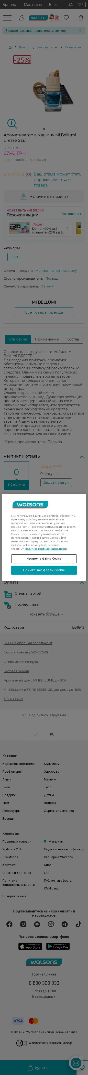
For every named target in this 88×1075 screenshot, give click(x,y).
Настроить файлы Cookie (44, 558)
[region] (44, 537)
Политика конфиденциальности (46, 548)
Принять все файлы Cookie (44, 570)
